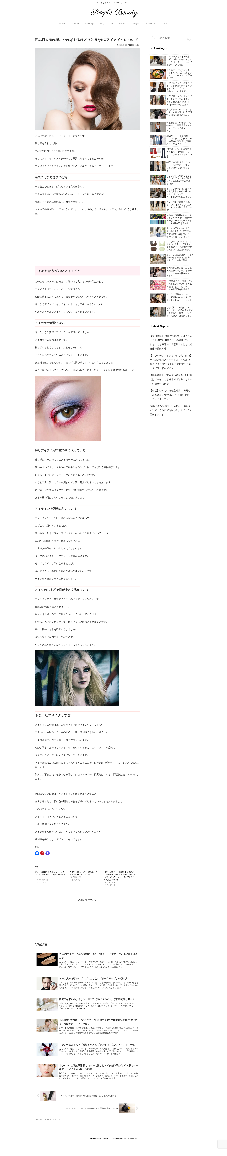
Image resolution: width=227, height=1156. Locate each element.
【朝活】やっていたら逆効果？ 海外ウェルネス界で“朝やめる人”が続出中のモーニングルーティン (171, 394)
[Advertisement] (87, 237)
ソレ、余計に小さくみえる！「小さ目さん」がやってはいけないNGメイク (50, 874)
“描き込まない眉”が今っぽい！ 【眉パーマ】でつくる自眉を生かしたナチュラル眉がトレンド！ (171, 410)
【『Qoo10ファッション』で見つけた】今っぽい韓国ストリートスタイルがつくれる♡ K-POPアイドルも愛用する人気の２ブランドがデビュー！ (171, 362)
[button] (188, 39)
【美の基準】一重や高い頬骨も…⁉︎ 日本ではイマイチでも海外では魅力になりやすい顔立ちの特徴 (171, 379)
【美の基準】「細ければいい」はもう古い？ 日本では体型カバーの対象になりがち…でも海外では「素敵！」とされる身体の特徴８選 (171, 342)
